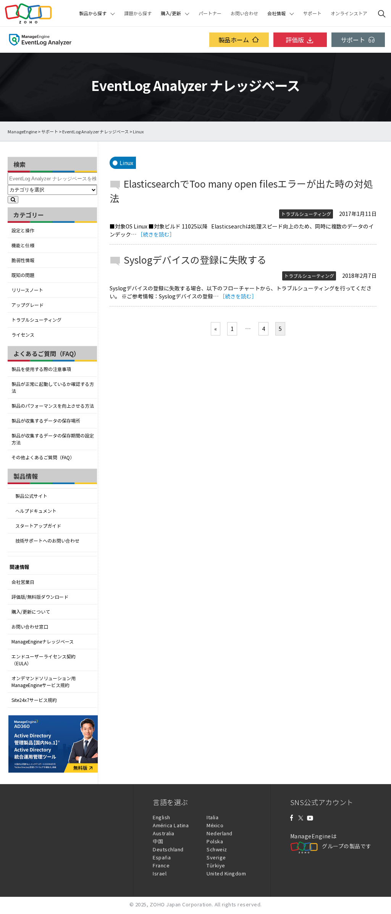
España (162, 857)
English (161, 817)
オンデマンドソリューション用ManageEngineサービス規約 (43, 682)
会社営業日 (22, 582)
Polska (215, 841)
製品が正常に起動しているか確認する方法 (52, 387)
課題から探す (138, 13)
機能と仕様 (22, 245)
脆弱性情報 (22, 260)
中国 (158, 841)
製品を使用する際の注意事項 (41, 369)
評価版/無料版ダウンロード (39, 596)
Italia (212, 817)
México (215, 825)
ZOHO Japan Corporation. (181, 904)
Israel (159, 873)
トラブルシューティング (36, 319)
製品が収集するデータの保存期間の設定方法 (52, 439)
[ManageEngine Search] (381, 13)
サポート (312, 13)
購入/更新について (30, 611)
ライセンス (22, 334)
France (161, 865)
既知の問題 (22, 275)
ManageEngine (22, 131)
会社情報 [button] (276, 13)
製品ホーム (233, 39)
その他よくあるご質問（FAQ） (42, 457)
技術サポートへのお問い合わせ (47, 540)
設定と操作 (22, 230)
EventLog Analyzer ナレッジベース (95, 131)
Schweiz (217, 849)
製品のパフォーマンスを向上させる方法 (52, 405)
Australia (163, 833)
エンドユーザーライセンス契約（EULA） (43, 660)
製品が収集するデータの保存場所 (45, 420)
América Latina (171, 825)
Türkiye (216, 865)
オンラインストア (349, 13)
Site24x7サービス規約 (34, 700)
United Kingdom (226, 873)
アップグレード (27, 304)
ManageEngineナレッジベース (42, 641)
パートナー (210, 13)
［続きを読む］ (156, 234)
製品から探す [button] (93, 13)
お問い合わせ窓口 (29, 626)
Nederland (220, 833)
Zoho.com (28, 13)
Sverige (216, 857)
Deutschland (168, 849)
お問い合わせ (244, 13)
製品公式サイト (31, 496)
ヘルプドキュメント (36, 510)
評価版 (295, 39)
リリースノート (27, 290)
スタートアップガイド (38, 525)
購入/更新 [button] (171, 13)
